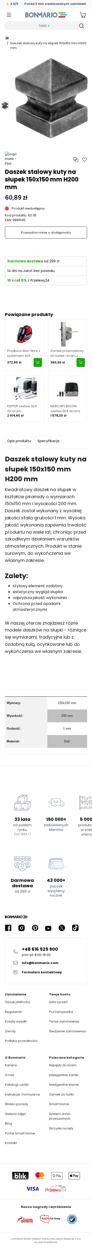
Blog (8, 1123)
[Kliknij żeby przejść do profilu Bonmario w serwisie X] (62, 928)
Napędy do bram (62, 1065)
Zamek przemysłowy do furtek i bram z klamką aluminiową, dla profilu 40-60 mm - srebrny (67, 353)
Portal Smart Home (20, 1133)
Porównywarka (61, 1011)
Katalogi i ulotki (17, 1084)
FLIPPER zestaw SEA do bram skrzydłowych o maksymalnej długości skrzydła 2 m (24, 408)
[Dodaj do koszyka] (38, 362)
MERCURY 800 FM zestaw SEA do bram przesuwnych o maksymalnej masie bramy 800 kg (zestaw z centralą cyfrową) (66, 408)
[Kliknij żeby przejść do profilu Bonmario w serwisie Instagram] (21, 928)
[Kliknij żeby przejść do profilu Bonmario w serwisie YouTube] (48, 928)
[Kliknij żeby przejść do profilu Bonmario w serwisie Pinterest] (35, 928)
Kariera (11, 1065)
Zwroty (10, 1031)
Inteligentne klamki (64, 1084)
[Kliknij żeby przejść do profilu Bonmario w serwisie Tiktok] (75, 928)
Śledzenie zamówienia (67, 1031)
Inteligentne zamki (63, 1075)
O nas (9, 1075)
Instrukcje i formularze (22, 1094)
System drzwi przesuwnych (59, 1116)
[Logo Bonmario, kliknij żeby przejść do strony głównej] (46, 14)
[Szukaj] (81, 25)
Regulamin (13, 1011)
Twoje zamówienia (64, 1021)
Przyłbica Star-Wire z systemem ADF (23, 353)
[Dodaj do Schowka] (84, 160)
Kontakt (11, 1143)
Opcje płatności (17, 1002)
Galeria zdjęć (15, 1114)
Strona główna (7, 38)
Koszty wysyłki (16, 1021)
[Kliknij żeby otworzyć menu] (9, 15)
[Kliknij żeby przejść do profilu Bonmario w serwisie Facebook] (8, 928)
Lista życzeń (58, 1002)
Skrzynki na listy (61, 1128)
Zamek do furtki (61, 1094)
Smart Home (59, 1104)
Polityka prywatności (21, 1040)
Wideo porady (16, 1104)
